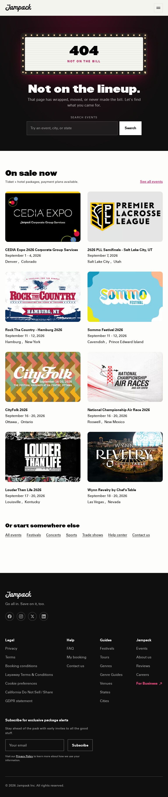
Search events (84, 117)
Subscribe (80, 745)
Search (130, 128)
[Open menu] (158, 7)
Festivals (34, 535)
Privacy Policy (24, 756)
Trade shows (92, 535)
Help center (117, 535)
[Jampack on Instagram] (21, 616)
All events (13, 535)
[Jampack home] (18, 7)
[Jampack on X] (32, 616)
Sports (71, 535)
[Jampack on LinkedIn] (43, 616)
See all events (151, 182)
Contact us (141, 535)
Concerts (53, 535)
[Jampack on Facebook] (9, 616)
